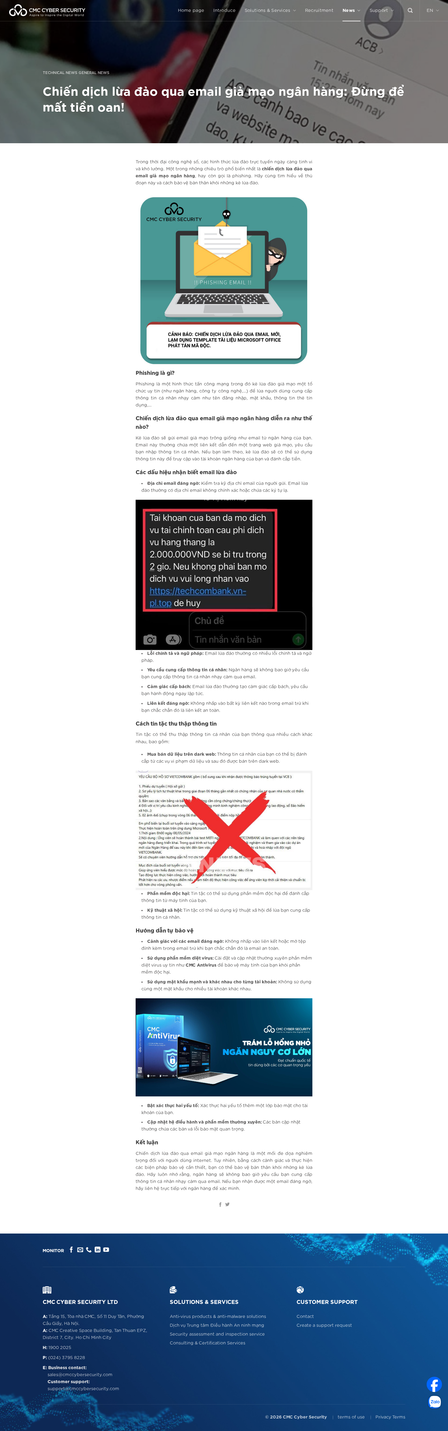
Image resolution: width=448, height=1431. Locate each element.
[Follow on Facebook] (71, 1250)
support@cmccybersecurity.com (83, 1389)
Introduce (224, 10)
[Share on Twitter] (227, 1204)
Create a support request (324, 1325)
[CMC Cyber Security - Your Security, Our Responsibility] (47, 10)
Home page (191, 10)
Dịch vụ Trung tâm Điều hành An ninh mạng (217, 1325)
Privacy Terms (390, 1417)
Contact (305, 1316)
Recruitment (319, 10)
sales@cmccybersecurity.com (80, 1374)
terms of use (351, 1417)
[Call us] (89, 1250)
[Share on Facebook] (220, 1204)
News (349, 10)
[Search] (410, 10)
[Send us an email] (80, 1250)
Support (379, 10)
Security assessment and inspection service (217, 1334)
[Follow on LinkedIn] (97, 1250)
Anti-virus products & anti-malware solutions (218, 1316)
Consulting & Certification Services (207, 1343)
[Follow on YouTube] (106, 1250)
